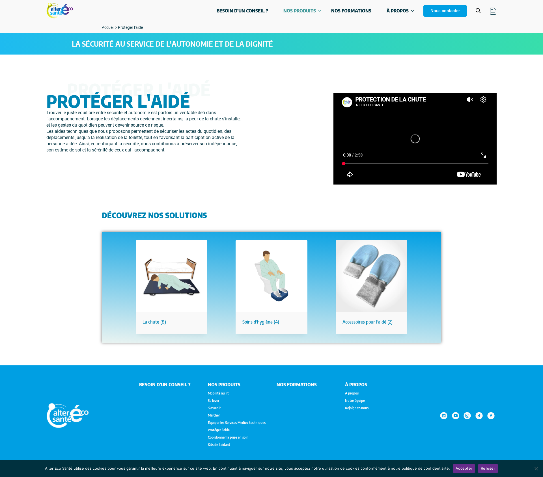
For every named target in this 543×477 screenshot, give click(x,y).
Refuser (488, 468)
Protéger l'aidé (219, 430)
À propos (398, 11)
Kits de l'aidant (219, 444)
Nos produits (299, 11)
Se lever (213, 400)
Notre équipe (355, 400)
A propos (352, 393)
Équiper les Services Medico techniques (237, 422)
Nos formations (351, 11)
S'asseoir (214, 408)
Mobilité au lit (218, 393)
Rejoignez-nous (357, 408)
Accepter (464, 468)
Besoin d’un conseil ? (242, 11)
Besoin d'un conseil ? (165, 384)
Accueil (108, 27)
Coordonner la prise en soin (228, 437)
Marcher (214, 415)
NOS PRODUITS (224, 384)
